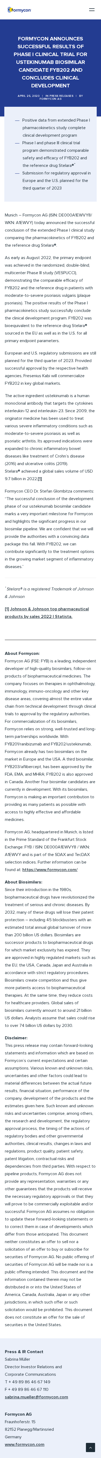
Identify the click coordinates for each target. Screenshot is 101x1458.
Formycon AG (51, 99)
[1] (40, 479)
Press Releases (61, 96)
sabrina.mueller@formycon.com (36, 1397)
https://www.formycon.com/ (50, 870)
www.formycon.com (24, 1444)
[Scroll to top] (90, 1447)
